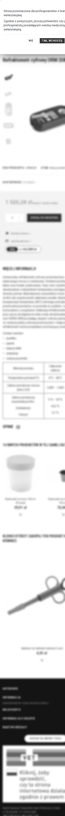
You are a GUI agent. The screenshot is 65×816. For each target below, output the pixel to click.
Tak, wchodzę (52, 40)
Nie (31, 40)
